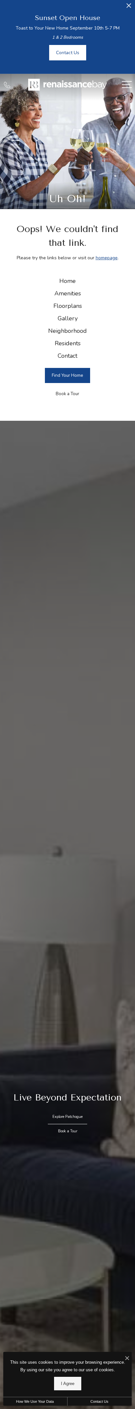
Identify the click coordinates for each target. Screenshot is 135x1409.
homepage (107, 258)
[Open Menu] (127, 84)
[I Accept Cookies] (127, 1359)
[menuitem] (67, 281)
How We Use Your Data (35, 1401)
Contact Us (99, 1401)
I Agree (67, 1383)
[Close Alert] (129, 7)
